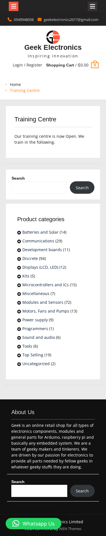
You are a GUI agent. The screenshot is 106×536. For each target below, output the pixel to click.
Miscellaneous (35, 293)
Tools (27, 346)
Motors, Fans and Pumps (45, 311)
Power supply (35, 319)
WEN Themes (70, 528)
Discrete (30, 258)
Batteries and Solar (40, 232)
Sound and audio (38, 337)
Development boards (42, 249)
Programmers (35, 328)
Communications (38, 241)
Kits (25, 276)
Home (15, 84)
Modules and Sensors (42, 302)
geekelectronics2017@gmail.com (71, 19)
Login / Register (27, 65)
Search (18, 178)
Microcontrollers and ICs (45, 284)
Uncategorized (36, 363)
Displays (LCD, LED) (40, 267)
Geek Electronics (53, 47)
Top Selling (32, 355)
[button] (33, 523)
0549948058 (24, 19)
